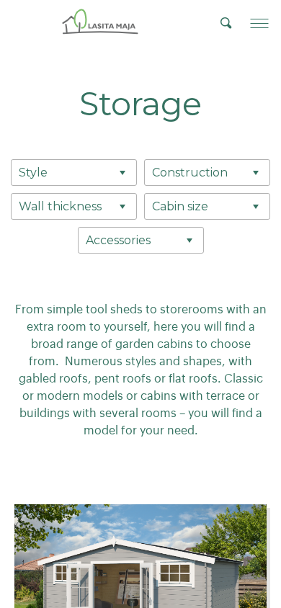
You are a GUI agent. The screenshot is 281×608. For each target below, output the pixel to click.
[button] (259, 23)
